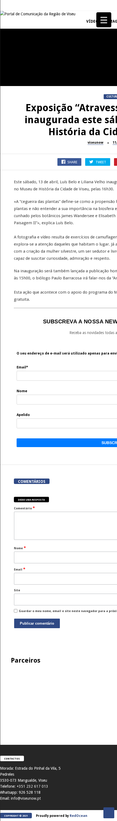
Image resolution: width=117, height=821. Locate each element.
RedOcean (78, 816)
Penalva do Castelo (17, 117)
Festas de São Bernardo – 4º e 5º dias (30, 393)
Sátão (6, 381)
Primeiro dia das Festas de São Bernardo (30, 497)
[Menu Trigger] (103, 19)
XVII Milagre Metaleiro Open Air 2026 (30, 289)
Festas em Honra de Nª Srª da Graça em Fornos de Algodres (30, 238)
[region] (58, 699)
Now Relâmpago (14, 537)
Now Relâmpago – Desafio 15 (29, 546)
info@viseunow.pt (26, 798)
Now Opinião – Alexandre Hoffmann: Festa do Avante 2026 (30, 341)
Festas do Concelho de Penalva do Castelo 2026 (30, 186)
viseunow (95, 142)
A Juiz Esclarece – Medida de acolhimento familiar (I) (30, 77)
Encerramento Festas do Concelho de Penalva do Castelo (30, 131)
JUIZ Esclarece (13, 65)
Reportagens (12, 173)
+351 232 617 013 (32, 786)
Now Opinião (12, 329)
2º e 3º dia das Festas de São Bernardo (30, 445)
